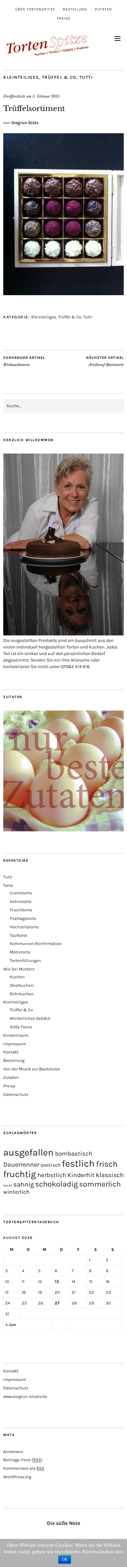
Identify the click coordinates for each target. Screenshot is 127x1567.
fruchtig (19, 1174)
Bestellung (75, 9)
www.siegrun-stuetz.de (25, 1396)
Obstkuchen (22, 985)
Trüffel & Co (59, 77)
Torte (8, 885)
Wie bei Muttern (19, 969)
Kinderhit (80, 1175)
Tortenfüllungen (25, 960)
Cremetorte (21, 892)
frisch (107, 1164)
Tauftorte (18, 935)
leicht (7, 1185)
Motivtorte (20, 952)
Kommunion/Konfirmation (36, 943)
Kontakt (11, 1051)
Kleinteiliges (21, 77)
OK (64, 1559)
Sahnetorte (21, 901)
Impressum (14, 1043)
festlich (78, 1163)
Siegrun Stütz (24, 122)
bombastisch (73, 1153)
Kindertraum (15, 1035)
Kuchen (17, 976)
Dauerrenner (21, 1164)
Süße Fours (21, 1026)
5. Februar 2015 (46, 96)
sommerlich (100, 1184)
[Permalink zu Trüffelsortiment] (63, 293)
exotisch (51, 1165)
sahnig (23, 1184)
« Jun (10, 1324)
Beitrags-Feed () (23, 1459)
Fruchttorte (21, 909)
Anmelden (13, 1451)
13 (57, 1281)
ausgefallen (28, 1152)
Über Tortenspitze (35, 9)
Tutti (86, 77)
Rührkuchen (22, 993)
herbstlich (51, 1175)
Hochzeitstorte (24, 926)
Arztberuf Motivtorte (105, 361)
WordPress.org (17, 1476)
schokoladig (56, 1184)
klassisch (110, 1175)
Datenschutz (15, 1094)
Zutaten (103, 9)
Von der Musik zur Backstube (31, 1068)
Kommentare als (23, 1468)
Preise (63, 18)
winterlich (16, 1192)
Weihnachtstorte (24, 361)
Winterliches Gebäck (30, 1018)
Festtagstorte (23, 918)
